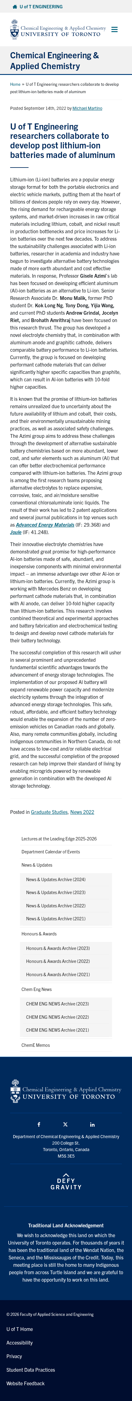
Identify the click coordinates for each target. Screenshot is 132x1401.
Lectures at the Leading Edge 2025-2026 (59, 838)
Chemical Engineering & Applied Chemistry (54, 60)
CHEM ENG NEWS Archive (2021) (57, 1030)
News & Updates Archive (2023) (56, 892)
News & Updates (36, 865)
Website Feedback (25, 1383)
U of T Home (19, 1329)
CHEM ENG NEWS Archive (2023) (57, 1003)
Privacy (14, 1356)
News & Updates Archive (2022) (56, 905)
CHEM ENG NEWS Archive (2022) (57, 1017)
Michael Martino (87, 108)
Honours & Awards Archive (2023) (58, 948)
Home (15, 84)
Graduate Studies (49, 812)
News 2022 (82, 812)
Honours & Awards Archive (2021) (58, 974)
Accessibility (19, 1342)
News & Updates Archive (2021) (56, 918)
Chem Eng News (36, 989)
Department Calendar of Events (50, 851)
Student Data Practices (30, 1369)
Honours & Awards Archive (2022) (58, 961)
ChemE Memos (35, 1045)
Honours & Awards (38, 933)
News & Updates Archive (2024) (56, 879)
